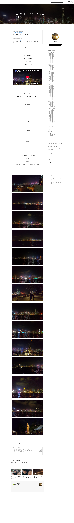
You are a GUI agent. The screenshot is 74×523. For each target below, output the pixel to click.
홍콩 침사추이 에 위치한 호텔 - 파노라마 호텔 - (19, 451)
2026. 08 (55, 174)
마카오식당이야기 (51, 115)
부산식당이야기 (51, 74)
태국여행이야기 (51, 89)
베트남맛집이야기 (51, 105)
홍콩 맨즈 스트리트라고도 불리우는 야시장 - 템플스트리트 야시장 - (22, 450)
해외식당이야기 (51, 108)
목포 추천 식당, (53, 149)
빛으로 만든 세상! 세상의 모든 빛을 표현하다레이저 (22, 34)
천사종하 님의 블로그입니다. (17, 486)
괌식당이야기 (51, 109)
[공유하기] (15, 443)
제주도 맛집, (58, 148)
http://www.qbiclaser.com (17, 38)
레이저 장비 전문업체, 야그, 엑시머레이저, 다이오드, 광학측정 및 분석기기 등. (26, 42)
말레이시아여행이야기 (52, 98)
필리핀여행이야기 (51, 92)
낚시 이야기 (50, 126)
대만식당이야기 (51, 113)
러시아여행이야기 (51, 94)
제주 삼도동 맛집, (54, 148)
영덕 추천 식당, (55, 146)
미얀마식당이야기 (51, 119)
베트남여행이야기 (52, 91)
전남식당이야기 (51, 79)
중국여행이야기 (51, 85)
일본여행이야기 (51, 87)
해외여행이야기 (15, 447)
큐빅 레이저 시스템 (17, 40)
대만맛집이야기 (51, 104)
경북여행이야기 (51, 59)
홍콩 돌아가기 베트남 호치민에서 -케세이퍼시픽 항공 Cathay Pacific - (22, 453)
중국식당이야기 (51, 110)
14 (58, 179)
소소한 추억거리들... (15, 2)
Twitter (53, 162)
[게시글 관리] (16, 443)
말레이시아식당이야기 (52, 123)
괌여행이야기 (51, 84)
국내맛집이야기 (50, 64)
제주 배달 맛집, (60, 143)
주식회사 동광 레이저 (17, 32)
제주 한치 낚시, (49, 148)
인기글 (51, 153)
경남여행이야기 (51, 60)
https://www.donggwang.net (18, 31)
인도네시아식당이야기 (52, 124)
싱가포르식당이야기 (52, 122)
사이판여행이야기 (51, 90)
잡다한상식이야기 (51, 135)
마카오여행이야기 (51, 93)
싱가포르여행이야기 (52, 97)
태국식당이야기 (51, 114)
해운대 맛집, (49, 149)
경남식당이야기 (51, 75)
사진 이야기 (50, 131)
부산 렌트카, (52, 143)
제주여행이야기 (51, 53)
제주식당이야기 (51, 73)
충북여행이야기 (51, 58)
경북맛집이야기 (51, 69)
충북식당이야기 (51, 78)
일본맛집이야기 (51, 103)
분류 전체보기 (51, 50)
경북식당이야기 (51, 76)
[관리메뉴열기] (72, 2)
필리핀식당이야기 (51, 118)
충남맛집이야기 (51, 66)
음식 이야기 (50, 129)
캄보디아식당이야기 (52, 121)
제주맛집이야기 (51, 65)
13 (56, 179)
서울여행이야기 (51, 55)
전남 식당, (59, 146)
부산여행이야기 (51, 56)
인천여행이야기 (51, 54)
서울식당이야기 (51, 80)
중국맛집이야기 (51, 102)
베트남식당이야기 (52, 116)
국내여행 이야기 (51, 52)
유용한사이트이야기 (52, 134)
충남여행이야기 (51, 57)
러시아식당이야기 (51, 117)
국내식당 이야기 (51, 71)
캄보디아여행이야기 (52, 96)
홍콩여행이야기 (19, 447)
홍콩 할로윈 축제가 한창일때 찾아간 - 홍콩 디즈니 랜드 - (20, 449)
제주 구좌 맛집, (56, 143)
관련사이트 (57, 504)
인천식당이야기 (51, 72)
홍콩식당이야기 (51, 111)
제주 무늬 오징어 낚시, (50, 146)
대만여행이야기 (51, 88)
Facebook (49, 162)
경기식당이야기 (51, 81)
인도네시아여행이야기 (52, 99)
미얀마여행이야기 (51, 95)
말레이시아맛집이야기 (52, 106)
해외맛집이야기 (50, 101)
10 (51, 179)
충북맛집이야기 (51, 68)
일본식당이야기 (51, 112)
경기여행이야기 (51, 62)
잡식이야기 (50, 133)
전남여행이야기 (51, 61)
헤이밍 (57, 503)
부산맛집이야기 (51, 67)
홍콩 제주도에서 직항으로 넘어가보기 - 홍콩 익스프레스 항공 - (21, 452)
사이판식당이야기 (51, 120)
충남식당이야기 (51, 77)
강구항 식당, (49, 143)
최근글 (48, 153)
